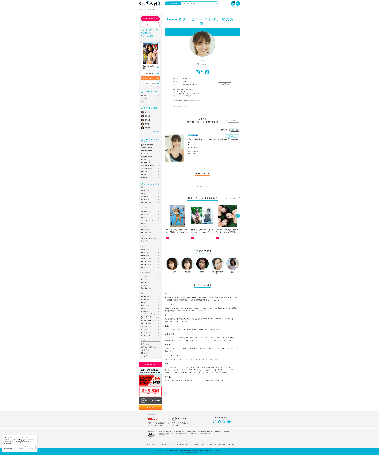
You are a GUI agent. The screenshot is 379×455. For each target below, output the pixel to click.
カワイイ (146, 261)
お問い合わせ (222, 444)
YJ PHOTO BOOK (146, 148)
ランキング (144, 98)
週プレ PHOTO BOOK (147, 145)
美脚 (144, 223)
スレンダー (147, 211)
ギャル (145, 241)
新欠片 (187, 300)
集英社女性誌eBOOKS (172, 311)
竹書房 (175, 300)
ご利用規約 (147, 444)
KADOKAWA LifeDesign (200, 297)
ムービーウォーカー (214, 300)
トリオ (145, 279)
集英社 (221, 297)
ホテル (145, 285)
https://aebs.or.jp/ (163, 434)
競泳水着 (145, 196)
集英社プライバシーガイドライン (161, 444)
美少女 (145, 250)
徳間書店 (182, 300)
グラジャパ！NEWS (149, 83)
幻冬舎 (216, 297)
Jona (189, 145)
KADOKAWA (187, 297)
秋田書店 (168, 297)
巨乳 (145, 214)
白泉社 (193, 300)
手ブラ (145, 344)
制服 (144, 194)
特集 (142, 101)
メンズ (145, 350)
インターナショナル (148, 238)
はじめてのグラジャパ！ (150, 30)
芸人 (144, 329)
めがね (145, 199)
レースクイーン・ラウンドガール (149, 314)
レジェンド (146, 326)
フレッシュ (146, 232)
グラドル (146, 297)
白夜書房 (199, 300)
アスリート (146, 332)
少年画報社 (169, 300)
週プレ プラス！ (148, 78)
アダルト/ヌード (145, 335)
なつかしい (146, 258)
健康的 (145, 229)
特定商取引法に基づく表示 (181, 444)
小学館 (234, 297)
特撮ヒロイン (147, 323)
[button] (238, 216)
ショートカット (148, 220)
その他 (145, 356)
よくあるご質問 (148, 36)
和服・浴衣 (146, 202)
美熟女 (145, 255)
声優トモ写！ (145, 171)
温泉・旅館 (146, 288)
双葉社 (205, 300)
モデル (145, 305)
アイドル (146, 300)
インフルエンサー (148, 320)
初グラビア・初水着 (148, 347)
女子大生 (145, 311)
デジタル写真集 (148, 73)
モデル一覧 (146, 9)
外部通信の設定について (198, 444)
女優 (144, 303)
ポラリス (143, 174)
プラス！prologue (146, 160)
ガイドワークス (177, 297)
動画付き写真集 (145, 162)
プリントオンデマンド (147, 168)
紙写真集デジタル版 (146, 157)
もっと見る (233, 121)
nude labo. (144, 177)
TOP (140, 9)
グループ (145, 282)
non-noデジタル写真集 (230, 308)
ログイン (150, 24)
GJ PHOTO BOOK (146, 151)
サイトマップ (231, 444)
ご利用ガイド (147, 33)
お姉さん (146, 252)
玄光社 (211, 297)
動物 (144, 353)
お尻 (144, 217)
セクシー (146, 264)
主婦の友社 (228, 297)
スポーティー (147, 235)
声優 (144, 308)
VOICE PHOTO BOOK (147, 165)
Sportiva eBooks (146, 154)
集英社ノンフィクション (189, 311)
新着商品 (143, 95)
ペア (144, 276)
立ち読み (232, 136)
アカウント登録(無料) (150, 19)
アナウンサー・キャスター (149, 317)
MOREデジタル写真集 (214, 308)
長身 (144, 226)
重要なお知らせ (150, 365)
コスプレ (146, 191)
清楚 (144, 267)
